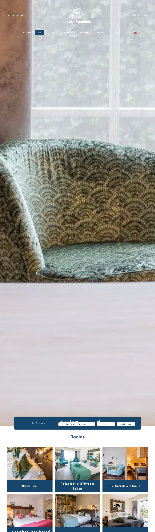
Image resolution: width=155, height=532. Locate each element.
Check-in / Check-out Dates (68, 421)
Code (99, 421)
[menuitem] (28, 32)
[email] (134, 15)
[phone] (138, 15)
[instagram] (145, 15)
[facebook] (141, 15)
